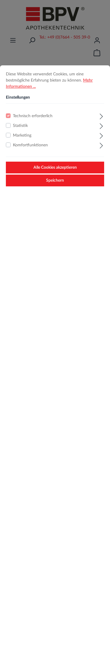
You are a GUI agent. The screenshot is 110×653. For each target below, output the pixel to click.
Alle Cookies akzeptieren (55, 167)
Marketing (22, 135)
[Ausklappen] (101, 116)
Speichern (55, 180)
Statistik (20, 126)
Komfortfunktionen (30, 145)
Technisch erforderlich (33, 116)
